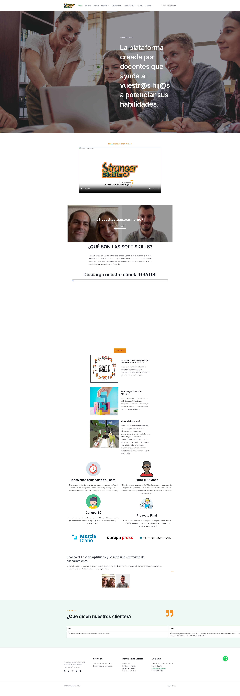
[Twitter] (68, 671)
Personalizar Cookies (129, 671)
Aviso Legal (126, 663)
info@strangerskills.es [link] (159, 668)
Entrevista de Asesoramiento (102, 666)
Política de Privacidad (129, 666)
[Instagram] (72, 671)
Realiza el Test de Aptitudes (102, 663)
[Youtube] (76, 671)
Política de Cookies (128, 668)
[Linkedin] (80, 671)
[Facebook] (64, 671)
